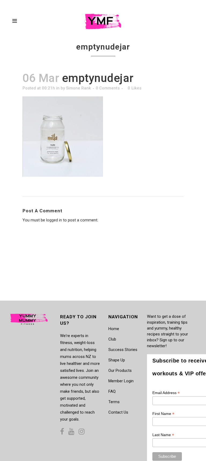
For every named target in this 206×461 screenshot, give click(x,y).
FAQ (112, 391)
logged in (54, 220)
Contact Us (118, 412)
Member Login (121, 381)
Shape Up (116, 360)
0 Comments (108, 88)
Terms (114, 401)
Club (112, 339)
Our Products (120, 370)
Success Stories (122, 349)
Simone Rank (78, 88)
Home (113, 328)
